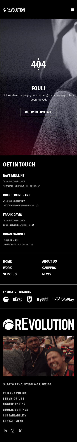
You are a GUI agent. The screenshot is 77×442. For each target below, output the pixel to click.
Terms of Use (13, 398)
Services (10, 274)
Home (7, 261)
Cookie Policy (14, 404)
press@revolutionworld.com (16, 244)
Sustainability (14, 415)
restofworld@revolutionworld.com (19, 205)
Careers (49, 268)
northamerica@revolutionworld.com (20, 185)
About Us (49, 261)
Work (7, 268)
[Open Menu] (72, 9)
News (46, 274)
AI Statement (13, 421)
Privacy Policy (15, 393)
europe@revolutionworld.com (16, 225)
